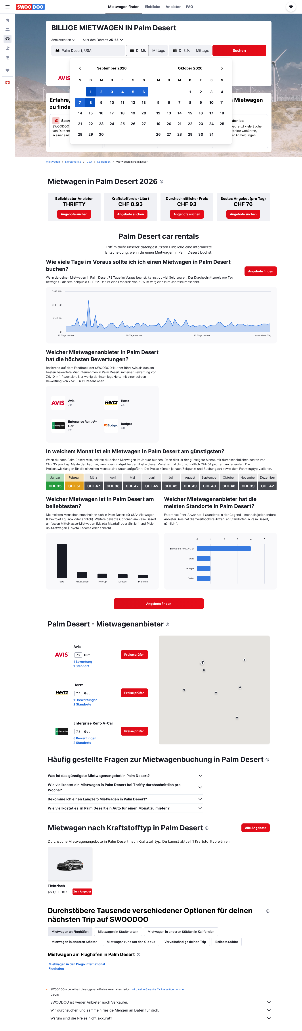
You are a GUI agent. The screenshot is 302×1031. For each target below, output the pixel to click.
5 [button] (133, 92)
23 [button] (101, 123)
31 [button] (211, 134)
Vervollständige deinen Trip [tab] (185, 942)
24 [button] (112, 123)
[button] (7, 7)
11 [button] (122, 102)
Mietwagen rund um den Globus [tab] (131, 942)
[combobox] (63, 40)
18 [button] (122, 113)
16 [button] (101, 113)
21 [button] (80, 123)
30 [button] (101, 134)
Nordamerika (73, 161)
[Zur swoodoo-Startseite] (30, 7)
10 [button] (112, 102)
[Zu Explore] (7, 57)
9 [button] (101, 102)
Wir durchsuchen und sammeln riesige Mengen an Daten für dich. (104, 1010)
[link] (74, 214)
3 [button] (112, 92)
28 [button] (80, 134)
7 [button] (80, 102)
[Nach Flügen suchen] (7, 20)
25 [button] (122, 123)
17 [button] (112, 113)
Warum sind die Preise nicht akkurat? (81, 1018)
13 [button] (144, 102)
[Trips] (7, 70)
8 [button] (91, 102)
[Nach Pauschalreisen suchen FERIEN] (7, 48)
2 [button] (101, 92)
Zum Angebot (82, 891)
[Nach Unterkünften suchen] (7, 29)
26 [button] (133, 123)
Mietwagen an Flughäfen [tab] (70, 931)
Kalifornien (104, 161)
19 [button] (133, 113)
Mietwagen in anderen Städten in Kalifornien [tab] (181, 931)
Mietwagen (53, 161)
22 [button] (90, 123)
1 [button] (91, 92)
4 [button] (122, 92)
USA (89, 161)
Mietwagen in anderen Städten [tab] (74, 942)
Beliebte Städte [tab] (226, 942)
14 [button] (80, 113)
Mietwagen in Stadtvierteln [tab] (118, 931)
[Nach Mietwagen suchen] (7, 39)
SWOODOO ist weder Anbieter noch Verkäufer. (89, 1002)
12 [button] (133, 102)
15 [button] (91, 113)
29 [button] (90, 134)
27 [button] (143, 123)
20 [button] (143, 113)
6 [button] (144, 92)
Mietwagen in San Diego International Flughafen (77, 966)
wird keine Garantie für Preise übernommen (158, 989)
